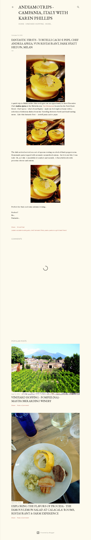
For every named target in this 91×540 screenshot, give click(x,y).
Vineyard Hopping (34, 24)
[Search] (78, 6)
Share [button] (13, 227)
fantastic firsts (39, 230)
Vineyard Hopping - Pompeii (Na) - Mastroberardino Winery (35, 399)
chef (32, 230)
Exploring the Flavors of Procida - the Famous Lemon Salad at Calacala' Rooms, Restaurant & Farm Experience (43, 509)
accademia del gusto (23, 230)
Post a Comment (23, 405)
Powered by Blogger (47, 533)
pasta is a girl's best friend (57, 230)
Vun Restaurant (48, 106)
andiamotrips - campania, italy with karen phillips (43, 12)
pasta (46, 230)
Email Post (21, 227)
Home (21, 24)
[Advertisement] (45, 317)
